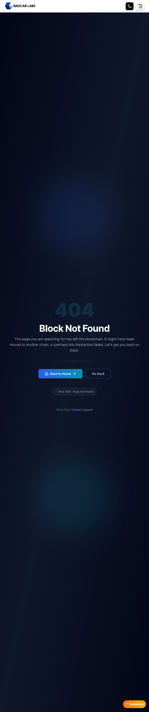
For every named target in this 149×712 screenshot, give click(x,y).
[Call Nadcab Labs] (129, 6)
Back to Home (60, 374)
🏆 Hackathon (134, 704)
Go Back (98, 374)
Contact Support (82, 409)
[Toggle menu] (140, 6)
